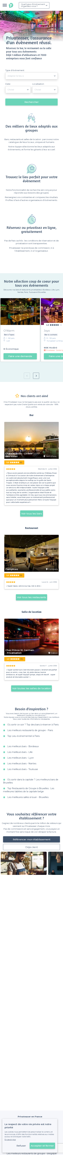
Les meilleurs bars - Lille (20, 752)
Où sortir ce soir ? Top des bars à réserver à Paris (33, 724)
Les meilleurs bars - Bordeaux (23, 746)
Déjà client (31, 847)
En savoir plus (10, 1139)
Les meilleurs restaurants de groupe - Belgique (32, 1153)
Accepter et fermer (42, 1145)
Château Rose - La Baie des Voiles (19, 455)
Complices (11, 569)
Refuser (21, 1145)
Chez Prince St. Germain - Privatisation (19, 651)
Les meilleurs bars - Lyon (20, 757)
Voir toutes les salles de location (31, 688)
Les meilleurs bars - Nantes (21, 763)
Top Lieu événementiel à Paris (23, 736)
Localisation (38, 84)
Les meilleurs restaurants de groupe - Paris (30, 730)
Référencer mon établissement (31, 839)
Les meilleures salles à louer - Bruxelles (27, 797)
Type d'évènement (14, 70)
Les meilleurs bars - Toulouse (22, 769)
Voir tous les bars (31, 513)
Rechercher (31, 102)
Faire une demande (20, 356)
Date (7, 84)
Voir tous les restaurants (31, 597)
